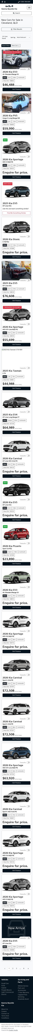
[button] (29, 7)
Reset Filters (6, 45)
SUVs (3, 986)
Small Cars (5, 983)
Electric (3, 994)
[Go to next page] (28, 968)
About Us (4, 1009)
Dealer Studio (13, 1030)
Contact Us (5, 1014)
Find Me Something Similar (16, 213)
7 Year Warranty (23, 992)
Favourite (23, 69)
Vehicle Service (23, 986)
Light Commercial (7, 992)
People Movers (6, 990)
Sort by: (13, 37)
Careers (4, 1011)
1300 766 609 (25, 2)
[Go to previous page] (5, 968)
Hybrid (3, 988)
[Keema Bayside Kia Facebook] (2, 2)
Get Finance (16, 89)
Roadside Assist (23, 999)
